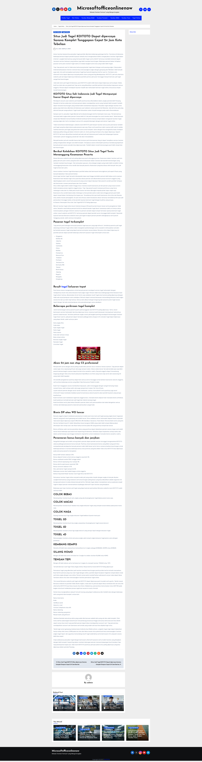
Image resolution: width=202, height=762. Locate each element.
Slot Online (75, 18)
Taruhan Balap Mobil (88, 18)
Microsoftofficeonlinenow (104, 8)
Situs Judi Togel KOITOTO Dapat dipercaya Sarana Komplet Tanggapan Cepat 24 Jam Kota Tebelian (87, 40)
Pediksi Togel (66, 18)
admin (60, 48)
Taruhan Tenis (126, 18)
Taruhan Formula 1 (102, 18)
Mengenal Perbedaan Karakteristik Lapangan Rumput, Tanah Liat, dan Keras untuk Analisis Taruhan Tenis (136, 734)
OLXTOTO (107, 759)
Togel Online (136, 18)
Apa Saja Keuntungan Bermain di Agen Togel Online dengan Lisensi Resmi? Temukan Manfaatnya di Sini (111, 703)
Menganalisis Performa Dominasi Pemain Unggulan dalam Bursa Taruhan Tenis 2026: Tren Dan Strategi (112, 734)
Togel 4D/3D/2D (60, 727)
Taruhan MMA (114, 18)
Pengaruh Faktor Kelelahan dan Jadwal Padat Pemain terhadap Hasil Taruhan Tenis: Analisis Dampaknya (63, 734)
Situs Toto (133, 32)
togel (64, 287)
